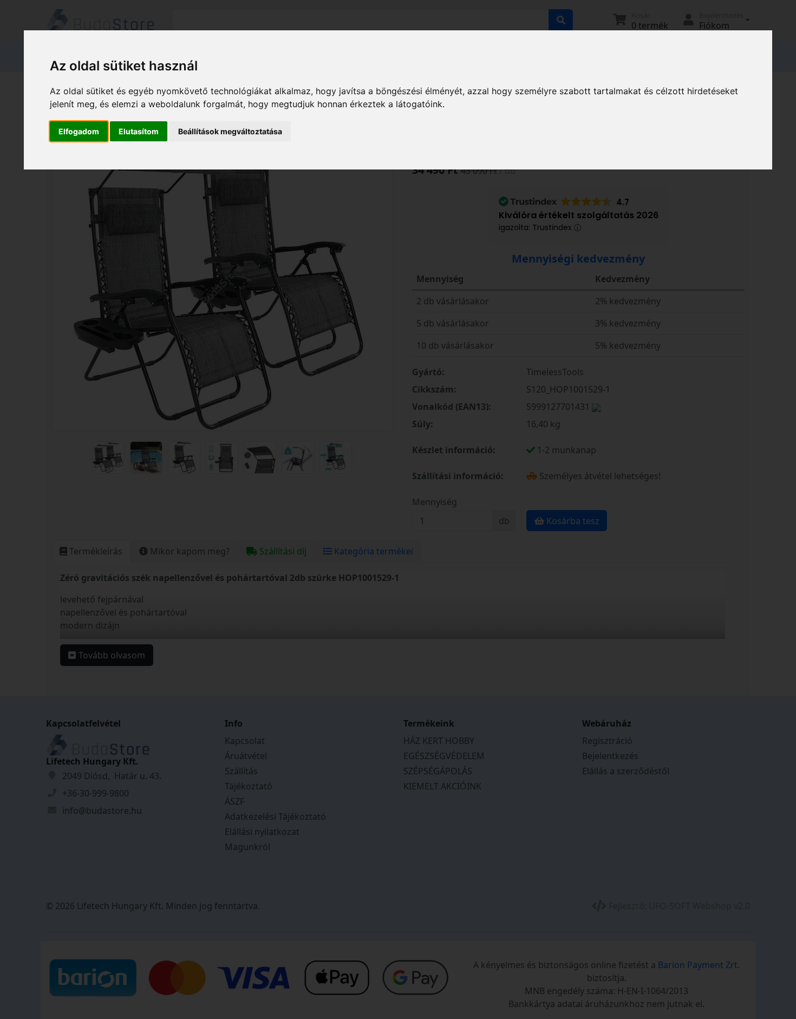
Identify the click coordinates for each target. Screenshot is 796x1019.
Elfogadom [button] (78, 131)
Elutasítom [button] (139, 131)
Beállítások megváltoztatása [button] (230, 131)
